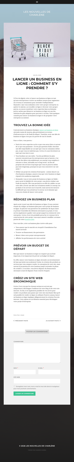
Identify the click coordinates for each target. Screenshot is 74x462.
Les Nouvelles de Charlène (37, 13)
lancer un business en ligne (49, 130)
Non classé (20, 315)
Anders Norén (41, 450)
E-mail (41, 368)
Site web (17, 377)
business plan (29, 219)
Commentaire (18, 341)
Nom (16, 368)
